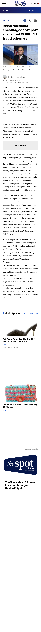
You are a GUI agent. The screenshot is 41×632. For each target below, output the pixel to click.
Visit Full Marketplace (30, 313)
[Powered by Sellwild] (35, 449)
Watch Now (34, 3)
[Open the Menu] (4, 3)
